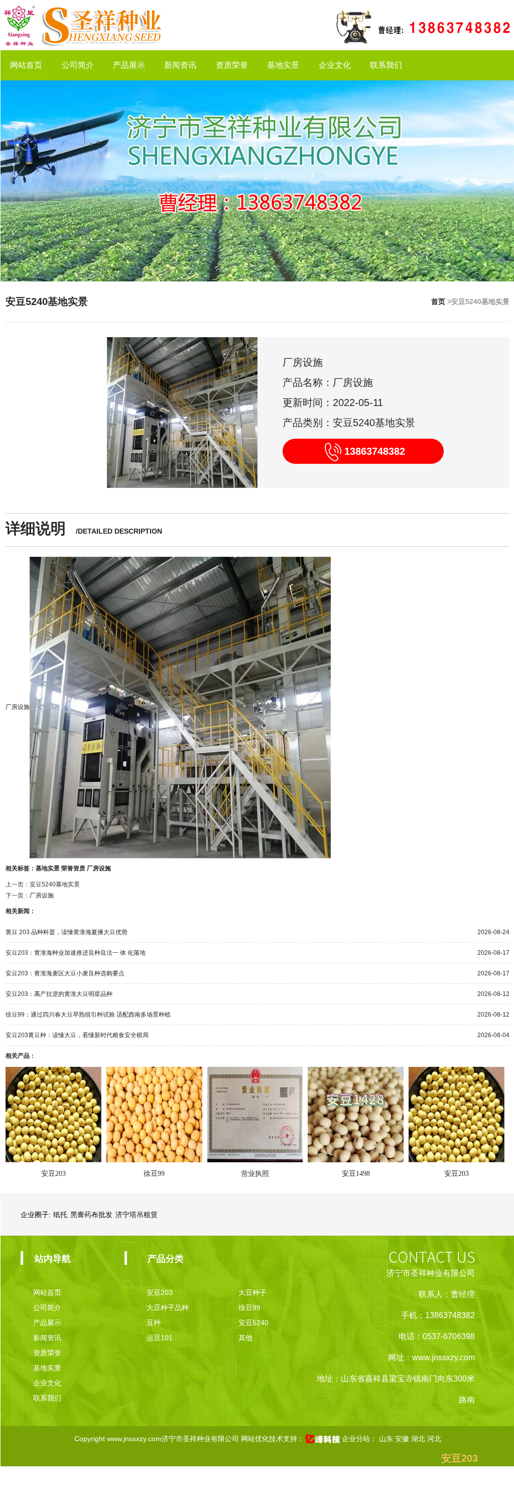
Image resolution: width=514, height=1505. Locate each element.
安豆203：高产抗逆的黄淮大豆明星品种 (59, 993)
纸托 (60, 1215)
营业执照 (255, 1173)
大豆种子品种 (168, 1307)
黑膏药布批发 (91, 1215)
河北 (434, 1439)
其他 (245, 1338)
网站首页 (26, 65)
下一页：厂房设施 (30, 895)
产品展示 (129, 65)
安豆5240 (253, 1323)
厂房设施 (18, 707)
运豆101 (160, 1338)
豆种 (154, 1323)
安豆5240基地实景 (47, 301)
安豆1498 (356, 1173)
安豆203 (53, 1173)
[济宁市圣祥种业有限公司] (83, 24)
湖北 (419, 1439)
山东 (387, 1439)
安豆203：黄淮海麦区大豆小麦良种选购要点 (65, 973)
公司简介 (78, 65)
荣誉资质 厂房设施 (86, 868)
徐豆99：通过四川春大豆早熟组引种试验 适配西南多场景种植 (88, 1014)
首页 (438, 301)
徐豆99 (154, 1173)
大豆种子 (252, 1292)
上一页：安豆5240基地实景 (43, 884)
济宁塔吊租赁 (136, 1215)
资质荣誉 (232, 65)
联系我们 (386, 65)
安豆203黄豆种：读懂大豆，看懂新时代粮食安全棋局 (77, 1035)
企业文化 (335, 65)
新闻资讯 (180, 65)
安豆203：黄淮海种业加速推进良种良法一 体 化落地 (76, 952)
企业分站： (359, 1439)
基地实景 (283, 65)
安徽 (403, 1439)
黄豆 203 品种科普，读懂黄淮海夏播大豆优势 (66, 932)
